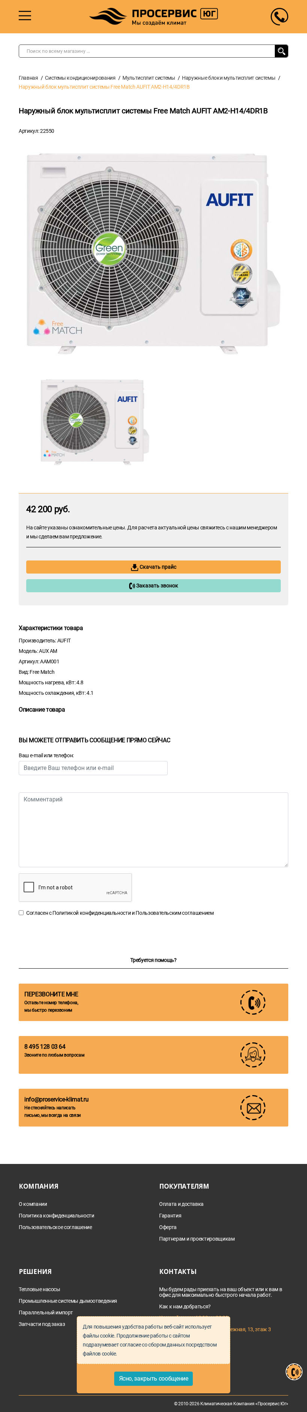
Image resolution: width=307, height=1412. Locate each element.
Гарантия (170, 1216)
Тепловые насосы (39, 1289)
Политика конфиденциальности (56, 1216)
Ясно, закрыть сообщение (153, 1378)
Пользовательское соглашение (55, 1227)
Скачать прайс (157, 567)
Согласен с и (120, 913)
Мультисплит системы (148, 78)
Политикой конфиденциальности (91, 913)
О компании (33, 1204)
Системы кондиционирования (80, 78)
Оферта (168, 1227)
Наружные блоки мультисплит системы (228, 78)
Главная (28, 78)
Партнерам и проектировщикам (197, 1239)
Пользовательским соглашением (174, 913)
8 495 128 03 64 (45, 1046)
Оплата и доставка (181, 1204)
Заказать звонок (156, 586)
